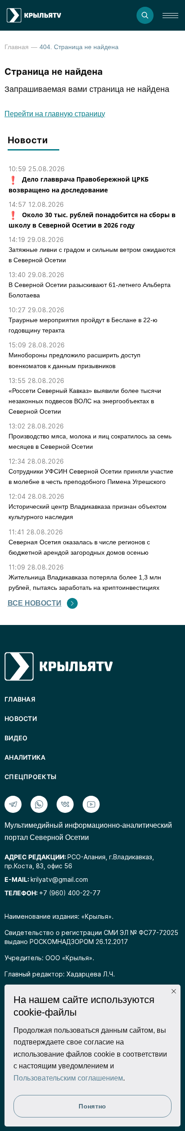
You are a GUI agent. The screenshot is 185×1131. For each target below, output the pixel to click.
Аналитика (25, 757)
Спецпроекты (30, 776)
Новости (20, 718)
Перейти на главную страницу (54, 114)
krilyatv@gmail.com (59, 879)
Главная (16, 46)
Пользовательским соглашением (68, 1078)
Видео (16, 738)
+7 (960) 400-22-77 (70, 893)
